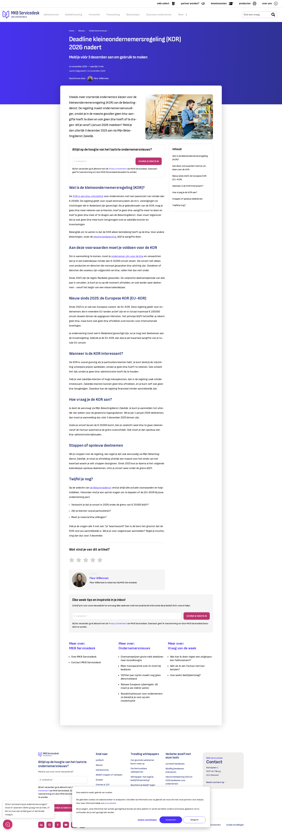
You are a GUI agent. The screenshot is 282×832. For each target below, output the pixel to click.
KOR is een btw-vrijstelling (88, 196)
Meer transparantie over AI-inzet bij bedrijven (141, 667)
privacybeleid (110, 803)
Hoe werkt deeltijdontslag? (185, 675)
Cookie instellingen (235, 824)
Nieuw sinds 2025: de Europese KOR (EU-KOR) (189, 178)
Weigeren (194, 820)
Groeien (99, 779)
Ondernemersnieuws (98, 30)
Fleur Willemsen (101, 78)
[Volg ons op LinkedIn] (41, 825)
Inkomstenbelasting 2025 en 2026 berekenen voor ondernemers (179, 780)
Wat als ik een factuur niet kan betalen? (187, 667)
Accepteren (171, 820)
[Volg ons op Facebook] (58, 825)
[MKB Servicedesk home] (63, 754)
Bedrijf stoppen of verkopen (109, 774)
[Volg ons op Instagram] (49, 825)
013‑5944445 (212, 775)
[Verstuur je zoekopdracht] (273, 15)
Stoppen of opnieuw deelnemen (187, 199)
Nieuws (81, 30)
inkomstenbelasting (104, 236)
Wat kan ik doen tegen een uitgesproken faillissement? (191, 658)
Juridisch (100, 760)
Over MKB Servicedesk (83, 656)
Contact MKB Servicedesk (86, 662)
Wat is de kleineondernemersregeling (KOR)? (190, 158)
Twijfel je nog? (179, 205)
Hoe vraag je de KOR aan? (184, 192)
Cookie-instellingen (147, 820)
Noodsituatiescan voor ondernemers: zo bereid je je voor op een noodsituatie (142, 697)
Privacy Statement (118, 168)
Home (71, 30)
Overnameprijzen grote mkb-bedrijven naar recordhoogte (142, 658)
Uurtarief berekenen (175, 763)
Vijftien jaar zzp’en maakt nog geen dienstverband (141, 677)
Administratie (102, 770)
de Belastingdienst (100, 487)
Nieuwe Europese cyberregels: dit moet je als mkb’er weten (139, 686)
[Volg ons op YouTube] (66, 825)
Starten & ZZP (103, 784)
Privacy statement (212, 824)
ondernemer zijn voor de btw (127, 256)
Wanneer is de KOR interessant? (187, 186)
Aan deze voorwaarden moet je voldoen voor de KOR (189, 168)
